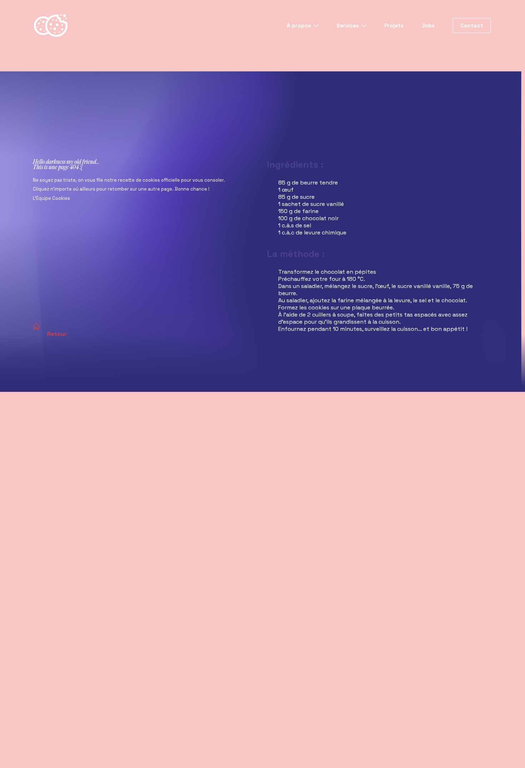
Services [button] (348, 25)
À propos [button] (299, 25)
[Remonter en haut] (507, 750)
